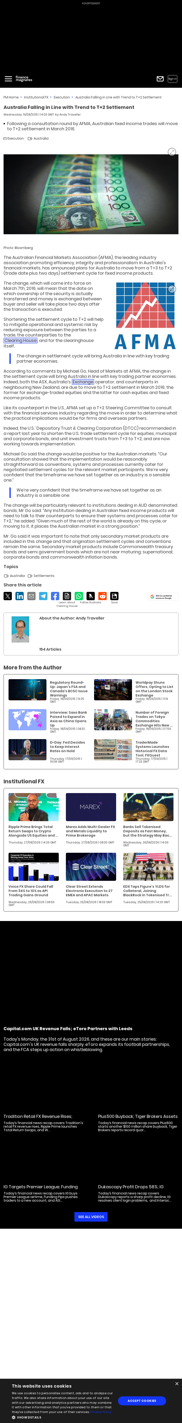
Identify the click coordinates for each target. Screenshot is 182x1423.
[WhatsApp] (79, 596)
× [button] (176, 1384)
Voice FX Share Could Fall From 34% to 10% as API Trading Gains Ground (31, 890)
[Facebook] (55, 596)
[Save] (114, 598)
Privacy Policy (101, 1412)
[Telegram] (43, 596)
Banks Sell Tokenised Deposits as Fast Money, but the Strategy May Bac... (147, 831)
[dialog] (91, 1401)
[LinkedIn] (19, 596)
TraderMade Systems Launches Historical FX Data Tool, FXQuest (152, 749)
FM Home (11, 97)
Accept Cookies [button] (142, 1401)
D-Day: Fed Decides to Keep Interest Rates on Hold (67, 746)
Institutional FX (36, 97)
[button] (62, 1416)
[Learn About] (67, 600)
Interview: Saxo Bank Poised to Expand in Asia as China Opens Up (68, 719)
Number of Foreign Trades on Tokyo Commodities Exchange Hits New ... (154, 719)
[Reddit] (102, 596)
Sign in (172, 79)
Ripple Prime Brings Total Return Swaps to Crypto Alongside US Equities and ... (33, 831)
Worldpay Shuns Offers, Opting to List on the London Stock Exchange (154, 689)
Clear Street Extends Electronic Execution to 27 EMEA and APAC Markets (89, 890)
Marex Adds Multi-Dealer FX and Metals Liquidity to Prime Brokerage (90, 831)
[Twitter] (8, 596)
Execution (62, 97)
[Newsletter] (160, 78)
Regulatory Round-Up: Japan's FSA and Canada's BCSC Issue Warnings (69, 689)
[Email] (31, 596)
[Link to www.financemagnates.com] (145, 316)
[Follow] (90, 598)
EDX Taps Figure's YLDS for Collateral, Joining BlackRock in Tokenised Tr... (147, 890)
